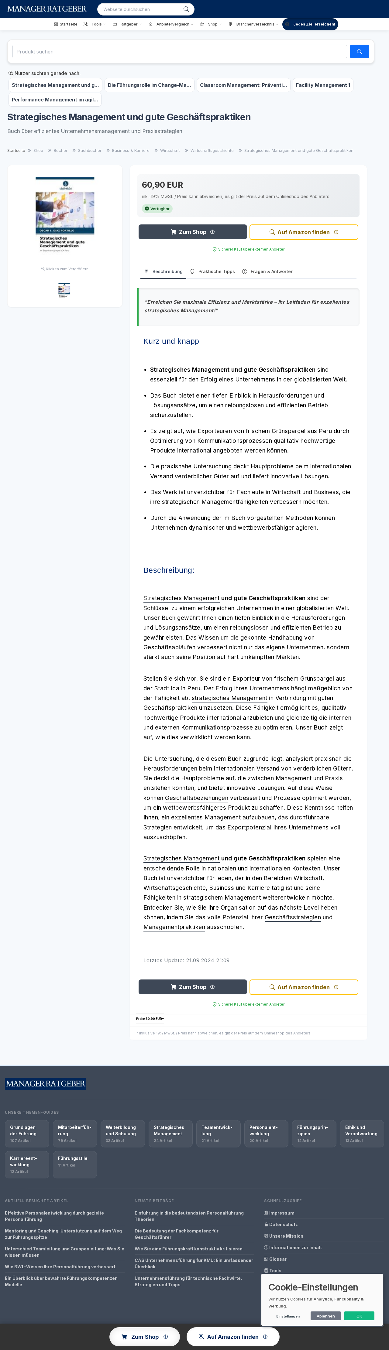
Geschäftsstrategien (293, 917)
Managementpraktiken (174, 927)
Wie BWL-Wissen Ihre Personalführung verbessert (60, 1266)
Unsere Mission (285, 1236)
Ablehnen (326, 1316)
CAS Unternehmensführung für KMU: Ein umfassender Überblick (194, 1263)
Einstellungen (288, 1316)
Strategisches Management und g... (55, 85)
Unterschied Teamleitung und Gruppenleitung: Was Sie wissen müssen (64, 1252)
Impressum (281, 1212)
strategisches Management (229, 698)
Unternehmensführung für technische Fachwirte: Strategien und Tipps (188, 1281)
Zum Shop (192, 232)
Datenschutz (283, 1224)
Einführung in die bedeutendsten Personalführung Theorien (189, 1216)
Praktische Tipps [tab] (216, 271)
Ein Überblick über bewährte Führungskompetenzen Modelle (61, 1281)
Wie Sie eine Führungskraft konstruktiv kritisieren (189, 1248)
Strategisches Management (181, 598)
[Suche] (186, 9)
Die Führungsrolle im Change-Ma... (149, 85)
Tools (274, 1270)
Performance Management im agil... (55, 100)
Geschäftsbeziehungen (196, 798)
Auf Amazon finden (303, 232)
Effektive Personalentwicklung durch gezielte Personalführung (54, 1216)
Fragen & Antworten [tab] (272, 271)
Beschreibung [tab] (168, 271)
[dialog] (322, 1300)
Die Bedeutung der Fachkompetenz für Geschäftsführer (177, 1234)
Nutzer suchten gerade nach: (47, 73)
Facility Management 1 (323, 85)
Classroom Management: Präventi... (243, 85)
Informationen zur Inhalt (295, 1247)
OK (359, 1316)
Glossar (277, 1259)
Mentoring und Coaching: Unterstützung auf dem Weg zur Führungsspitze (63, 1234)
